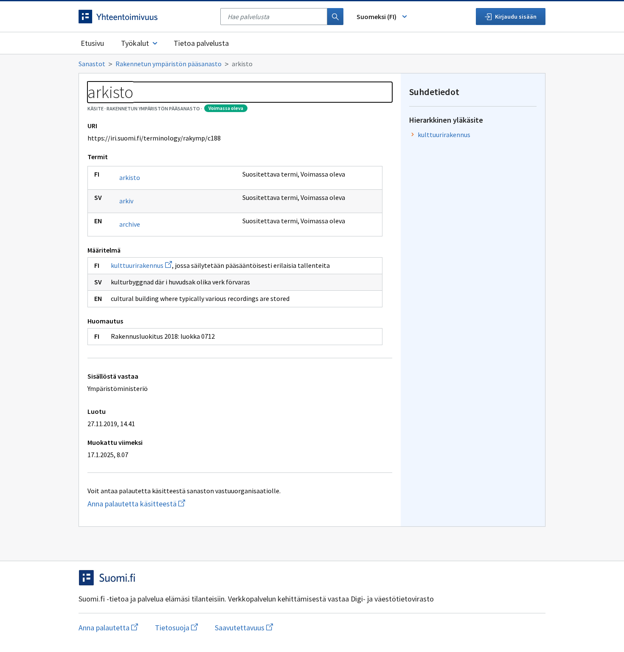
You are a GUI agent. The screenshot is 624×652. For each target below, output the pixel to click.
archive (129, 224)
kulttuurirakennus (141, 265)
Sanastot (92, 63)
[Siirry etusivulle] (145, 16)
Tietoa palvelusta (201, 43)
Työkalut (135, 43)
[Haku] (335, 16)
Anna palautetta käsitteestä (176, 503)
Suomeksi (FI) (376, 16)
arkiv (126, 201)
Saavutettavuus (244, 627)
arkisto (129, 177)
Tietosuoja (176, 627)
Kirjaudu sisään (516, 16)
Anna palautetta (108, 627)
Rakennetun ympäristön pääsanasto (168, 63)
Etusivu (92, 43)
